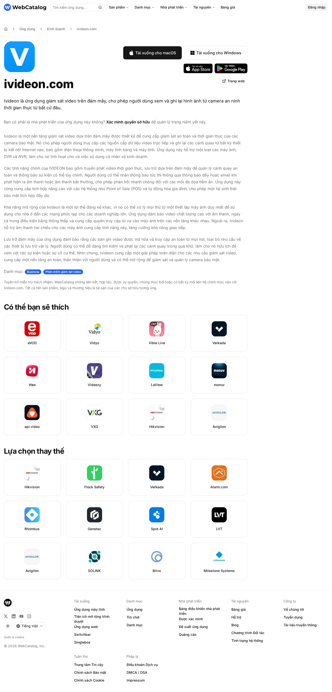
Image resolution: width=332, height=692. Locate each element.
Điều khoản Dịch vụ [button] (142, 665)
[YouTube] (21, 616)
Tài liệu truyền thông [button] (300, 625)
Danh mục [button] (135, 625)
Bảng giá (228, 7)
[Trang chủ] (25, 7)
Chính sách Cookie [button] (89, 680)
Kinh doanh (56, 29)
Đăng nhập (316, 7)
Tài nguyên (202, 7)
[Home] (6, 29)
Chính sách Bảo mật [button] (90, 672)
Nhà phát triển (171, 7)
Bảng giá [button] (238, 609)
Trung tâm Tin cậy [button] (88, 665)
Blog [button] (235, 625)
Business (33, 272)
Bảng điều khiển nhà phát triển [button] (199, 611)
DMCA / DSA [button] (137, 672)
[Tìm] (100, 7)
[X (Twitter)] (6, 616)
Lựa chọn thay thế (34, 451)
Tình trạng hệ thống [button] (247, 640)
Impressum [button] (136, 680)
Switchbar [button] (82, 634)
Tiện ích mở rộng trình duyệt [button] (91, 619)
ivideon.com (86, 29)
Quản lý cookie (14, 637)
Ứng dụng (27, 29)
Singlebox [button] (82, 642)
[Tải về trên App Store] (198, 68)
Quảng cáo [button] (187, 634)
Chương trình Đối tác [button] (247, 633)
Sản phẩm (117, 7)
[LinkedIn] (14, 616)
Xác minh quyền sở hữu (128, 122)
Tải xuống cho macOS (155, 52)
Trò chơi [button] (133, 617)
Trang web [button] (236, 81)
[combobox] (29, 626)
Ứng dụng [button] (134, 609)
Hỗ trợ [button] (236, 617)
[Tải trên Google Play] (231, 68)
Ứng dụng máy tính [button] (89, 609)
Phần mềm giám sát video (63, 272)
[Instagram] (29, 616)
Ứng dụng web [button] (86, 627)
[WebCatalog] (8, 603)
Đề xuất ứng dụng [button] (193, 627)
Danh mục (143, 7)
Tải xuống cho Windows (218, 52)
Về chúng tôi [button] (294, 609)
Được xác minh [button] (191, 619)
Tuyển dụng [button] (293, 617)
